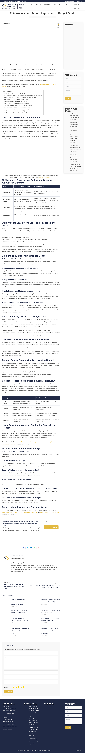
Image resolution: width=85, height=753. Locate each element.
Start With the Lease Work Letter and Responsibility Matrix (20, 97)
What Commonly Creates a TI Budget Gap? (16, 101)
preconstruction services (8, 444)
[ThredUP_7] (53, 709)
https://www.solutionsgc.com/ (17, 558)
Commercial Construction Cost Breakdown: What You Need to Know (75, 157)
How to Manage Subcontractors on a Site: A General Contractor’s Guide (20, 631)
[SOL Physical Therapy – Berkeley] (77, 63)
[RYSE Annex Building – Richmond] (77, 47)
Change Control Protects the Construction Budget (18, 105)
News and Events (6, 23)
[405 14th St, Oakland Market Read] (47, 714)
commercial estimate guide (46, 442)
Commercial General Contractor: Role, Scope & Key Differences (75, 166)
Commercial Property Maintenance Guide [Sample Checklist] (50, 601)
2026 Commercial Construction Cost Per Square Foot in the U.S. (75, 147)
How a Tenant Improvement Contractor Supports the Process (21, 109)
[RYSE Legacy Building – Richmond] (69, 47)
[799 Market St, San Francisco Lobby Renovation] (77, 31)
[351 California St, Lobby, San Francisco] (77, 55)
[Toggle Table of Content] (40, 92)
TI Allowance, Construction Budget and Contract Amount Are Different (23, 95)
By (23, 539)
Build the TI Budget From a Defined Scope (16, 99)
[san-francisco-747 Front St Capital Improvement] (47, 720)
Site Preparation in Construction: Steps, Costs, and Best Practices (19, 611)
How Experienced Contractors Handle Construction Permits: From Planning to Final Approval (20, 602)
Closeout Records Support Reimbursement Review (18, 107)
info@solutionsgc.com (69, 1)
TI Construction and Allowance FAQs (15, 111)
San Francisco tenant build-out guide (28, 442)
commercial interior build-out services (28, 512)
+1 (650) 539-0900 (11, 723)
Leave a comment (39, 539)
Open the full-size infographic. (45, 177)
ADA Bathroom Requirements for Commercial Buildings (50, 619)
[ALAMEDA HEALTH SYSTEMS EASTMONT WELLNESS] (69, 39)
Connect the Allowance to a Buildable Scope (17, 112)
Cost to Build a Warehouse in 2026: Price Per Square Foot (50, 611)
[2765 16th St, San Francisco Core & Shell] (69, 55)
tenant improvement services (9, 512)
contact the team (55, 512)
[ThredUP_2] (58, 709)
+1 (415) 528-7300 (11, 712)
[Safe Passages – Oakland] (77, 39)
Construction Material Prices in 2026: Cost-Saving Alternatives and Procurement (50, 631)
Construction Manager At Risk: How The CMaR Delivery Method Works (19, 620)
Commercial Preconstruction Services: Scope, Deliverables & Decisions (74, 136)
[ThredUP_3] (47, 709)
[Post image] (5, 601)
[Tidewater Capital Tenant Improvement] (69, 63)
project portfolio (44, 512)
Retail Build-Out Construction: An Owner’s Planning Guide (74, 125)
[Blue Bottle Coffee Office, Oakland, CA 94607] (58, 714)
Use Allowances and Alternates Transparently (17, 103)
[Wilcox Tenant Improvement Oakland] (53, 720)
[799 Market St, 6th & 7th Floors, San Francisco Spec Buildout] (69, 31)
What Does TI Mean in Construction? (15, 93)
